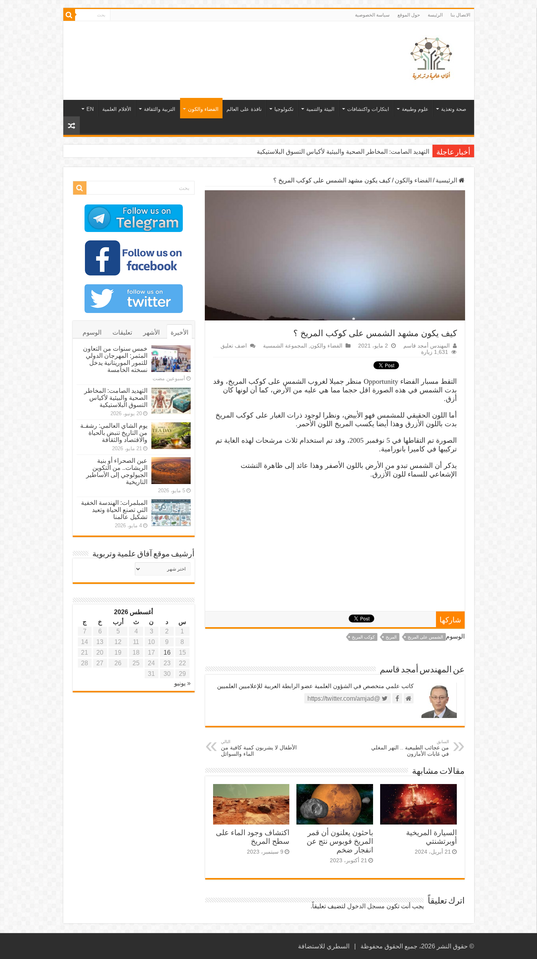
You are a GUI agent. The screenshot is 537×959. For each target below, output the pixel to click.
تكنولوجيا (284, 109)
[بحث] (69, 15)
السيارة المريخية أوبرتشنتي (431, 836)
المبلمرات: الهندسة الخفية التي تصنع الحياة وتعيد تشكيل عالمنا (114, 509)
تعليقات (122, 332)
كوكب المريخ (363, 637)
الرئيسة (435, 15)
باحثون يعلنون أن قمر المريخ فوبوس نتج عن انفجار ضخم (340, 841)
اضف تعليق (234, 346)
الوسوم (92, 332)
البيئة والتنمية (320, 109)
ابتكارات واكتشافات (368, 109)
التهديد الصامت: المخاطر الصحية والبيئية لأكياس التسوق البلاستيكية (343, 151)
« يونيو (182, 683)
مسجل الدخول (366, 906)
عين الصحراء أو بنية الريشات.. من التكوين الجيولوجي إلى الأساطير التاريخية (116, 471)
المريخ (391, 637)
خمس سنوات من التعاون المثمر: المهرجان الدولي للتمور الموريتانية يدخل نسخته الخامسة (115, 359)
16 (167, 652)
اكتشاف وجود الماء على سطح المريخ (252, 836)
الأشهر (151, 332)
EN (90, 109)
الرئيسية (447, 180)
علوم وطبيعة (415, 109)
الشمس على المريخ (425, 637)
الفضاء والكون (203, 109)
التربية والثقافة (159, 109)
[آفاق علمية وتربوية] (432, 59)
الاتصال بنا (460, 15)
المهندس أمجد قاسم (426, 346)
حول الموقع (408, 15)
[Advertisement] (212, 46)
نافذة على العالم (244, 109)
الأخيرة (179, 332)
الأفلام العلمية (116, 109)
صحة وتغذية (453, 109)
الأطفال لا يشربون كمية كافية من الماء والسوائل (259, 748)
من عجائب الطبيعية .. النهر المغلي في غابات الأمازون (410, 748)
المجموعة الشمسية (285, 346)
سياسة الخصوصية (372, 15)
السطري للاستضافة (323, 946)
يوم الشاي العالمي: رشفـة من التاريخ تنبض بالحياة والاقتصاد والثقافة (113, 432)
